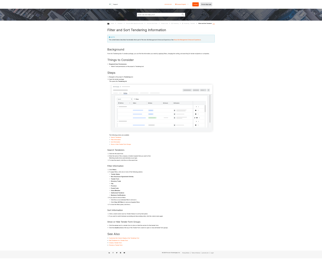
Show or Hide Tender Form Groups (121, 144)
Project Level (164, 23)
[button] (182, 14)
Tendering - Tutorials (189, 23)
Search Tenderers (116, 137)
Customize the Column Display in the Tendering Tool (124, 238)
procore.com (168, 4)
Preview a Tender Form (116, 245)
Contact (195, 4)
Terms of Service (196, 252)
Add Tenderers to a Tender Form (118, 240)
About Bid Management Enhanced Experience (187, 40)
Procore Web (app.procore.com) (134, 23)
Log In (212, 252)
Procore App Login (206, 4)
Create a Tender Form (115, 243)
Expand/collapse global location (214, 23)
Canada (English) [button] (181, 4)
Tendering (176, 23)
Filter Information (116, 139)
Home (112, 23)
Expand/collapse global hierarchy (109, 24)
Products (120, 23)
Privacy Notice (185, 252)
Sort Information (115, 142)
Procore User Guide (152, 23)
